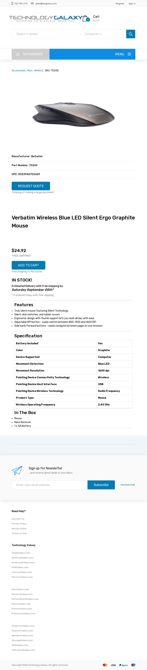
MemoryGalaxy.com (22, 577)
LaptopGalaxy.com (22, 572)
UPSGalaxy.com (20, 645)
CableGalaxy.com (21, 553)
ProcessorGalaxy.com (23, 613)
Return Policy (19, 528)
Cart (96, 17)
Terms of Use (19, 533)
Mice (29, 70)
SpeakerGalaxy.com (22, 635)
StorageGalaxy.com (22, 640)
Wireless (38, 70)
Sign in (132, 3)
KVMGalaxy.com (20, 567)
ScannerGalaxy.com (22, 630)
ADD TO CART (28, 265)
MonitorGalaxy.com (22, 594)
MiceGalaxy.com (20, 589)
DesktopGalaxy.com (22, 557)
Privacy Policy (19, 523)
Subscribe (101, 485)
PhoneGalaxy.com (21, 604)
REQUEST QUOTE (31, 186)
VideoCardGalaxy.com (23, 650)
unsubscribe (127, 485)
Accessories (19, 70)
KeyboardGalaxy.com (23, 562)
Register (120, 3)
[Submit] (130, 34)
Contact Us (18, 519)
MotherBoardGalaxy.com (25, 599)
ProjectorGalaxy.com (23, 626)
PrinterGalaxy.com (22, 608)
